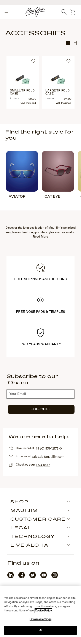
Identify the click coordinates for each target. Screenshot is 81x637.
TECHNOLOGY (32, 537)
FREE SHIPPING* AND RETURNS (40, 279)
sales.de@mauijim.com (48, 456)
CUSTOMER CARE (38, 519)
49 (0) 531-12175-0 (48, 448)
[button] (34, 61)
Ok (40, 630)
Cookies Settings (40, 619)
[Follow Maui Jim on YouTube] (43, 577)
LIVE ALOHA (29, 545)
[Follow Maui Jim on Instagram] (54, 577)
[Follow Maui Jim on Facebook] (21, 577)
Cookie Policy (43, 611)
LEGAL (21, 528)
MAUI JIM (24, 511)
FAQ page (43, 465)
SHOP (19, 502)
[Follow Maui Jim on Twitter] (32, 577)
